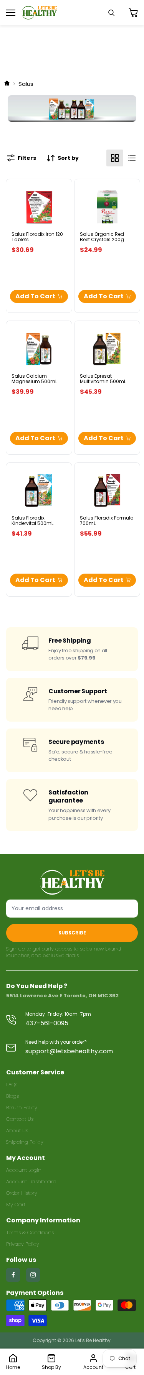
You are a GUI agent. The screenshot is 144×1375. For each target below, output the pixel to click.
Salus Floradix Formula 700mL (107, 520)
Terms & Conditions (30, 1232)
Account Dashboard (31, 1181)
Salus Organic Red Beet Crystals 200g (102, 237)
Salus (25, 84)
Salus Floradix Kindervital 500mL (32, 520)
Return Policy (21, 1107)
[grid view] (114, 158)
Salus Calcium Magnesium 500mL (34, 379)
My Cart (15, 1204)
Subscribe (72, 932)
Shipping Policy (24, 1142)
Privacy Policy (22, 1244)
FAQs (11, 1084)
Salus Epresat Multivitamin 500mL (103, 379)
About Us (17, 1130)
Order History (21, 1193)
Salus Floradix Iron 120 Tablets (37, 237)
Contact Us (19, 1119)
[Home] (7, 83)
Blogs (12, 1096)
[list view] (131, 158)
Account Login (23, 1170)
